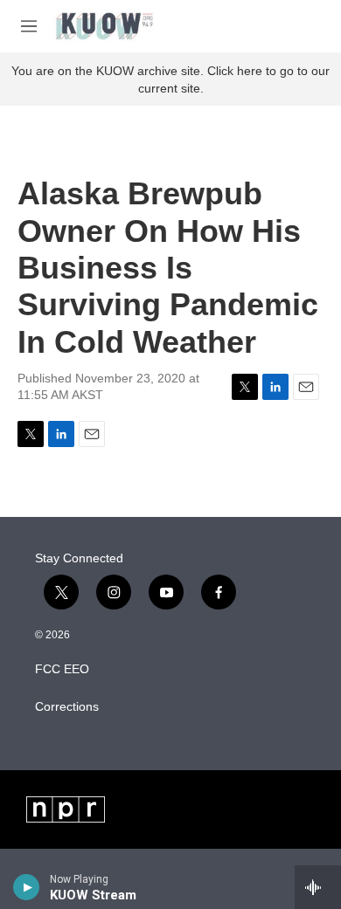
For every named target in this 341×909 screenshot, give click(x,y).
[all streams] (318, 887)
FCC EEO (62, 669)
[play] (27, 887)
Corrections (67, 706)
